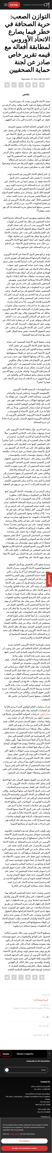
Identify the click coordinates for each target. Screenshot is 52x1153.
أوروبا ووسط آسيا (40, 1000)
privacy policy (15, 1134)
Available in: (45, 1005)
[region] (26, 1135)
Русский (32, 1008)
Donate (6, 1054)
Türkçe (47, 1008)
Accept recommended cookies (24, 1148)
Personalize (24, 1141)
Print (44, 1017)
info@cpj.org (45, 1116)
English (16, 1008)
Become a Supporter (25, 1054)
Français (24, 1008)
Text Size (43, 1026)
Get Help (14, 4)
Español (40, 1008)
